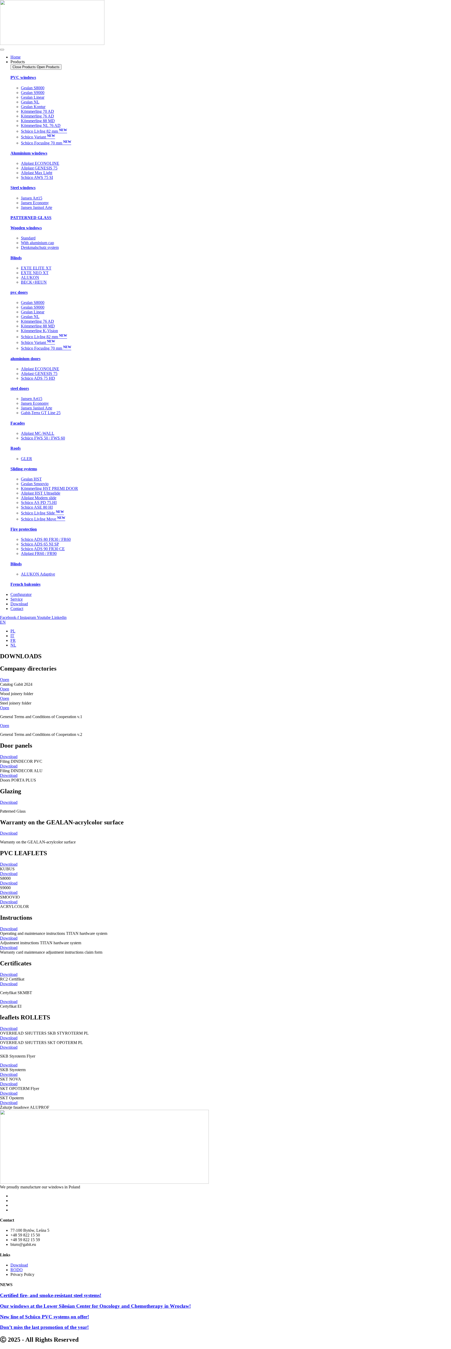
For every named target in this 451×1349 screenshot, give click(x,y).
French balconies (25, 584)
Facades (17, 423)
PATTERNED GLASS (30, 217)
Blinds (16, 258)
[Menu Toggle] (2, 49)
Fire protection (23, 529)
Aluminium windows (28, 153)
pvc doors (19, 292)
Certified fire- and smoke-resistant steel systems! (50, 1295)
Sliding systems (23, 469)
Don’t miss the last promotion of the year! (44, 1327)
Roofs (15, 448)
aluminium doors (25, 358)
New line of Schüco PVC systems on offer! (44, 1316)
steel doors (19, 388)
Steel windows (22, 187)
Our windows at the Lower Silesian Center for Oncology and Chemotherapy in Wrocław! (95, 1306)
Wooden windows (26, 228)
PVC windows (23, 77)
